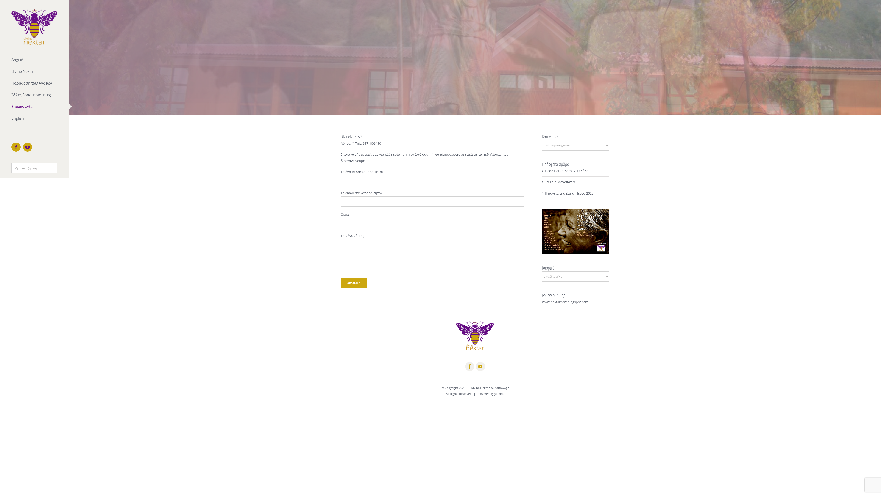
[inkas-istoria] (475, 57)
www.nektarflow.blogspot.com (565, 302)
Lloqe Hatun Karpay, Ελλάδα (566, 171)
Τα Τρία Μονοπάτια (560, 182)
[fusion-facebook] (469, 366)
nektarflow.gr (499, 388)
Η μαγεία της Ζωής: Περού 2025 (569, 193)
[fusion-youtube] (480, 366)
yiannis (499, 394)
